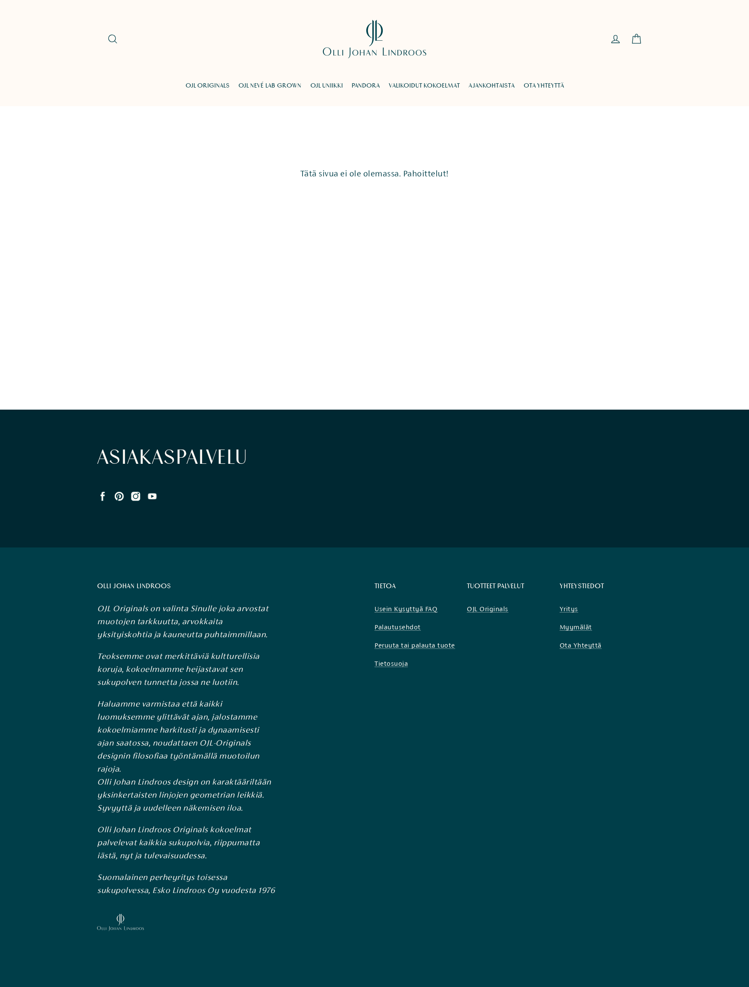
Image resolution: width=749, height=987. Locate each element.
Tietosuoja (391, 663)
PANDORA (366, 85)
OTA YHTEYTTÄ (544, 85)
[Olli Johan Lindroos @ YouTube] (152, 495)
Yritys (569, 608)
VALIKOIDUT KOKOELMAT (424, 85)
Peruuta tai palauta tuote (414, 645)
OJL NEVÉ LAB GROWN (269, 85)
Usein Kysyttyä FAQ (405, 608)
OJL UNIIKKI (326, 85)
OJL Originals (487, 608)
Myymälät (576, 627)
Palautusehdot (397, 627)
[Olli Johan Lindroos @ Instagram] (135, 495)
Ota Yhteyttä (581, 645)
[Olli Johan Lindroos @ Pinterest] (119, 495)
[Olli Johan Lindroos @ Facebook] (102, 495)
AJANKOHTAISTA (492, 85)
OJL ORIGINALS (208, 85)
